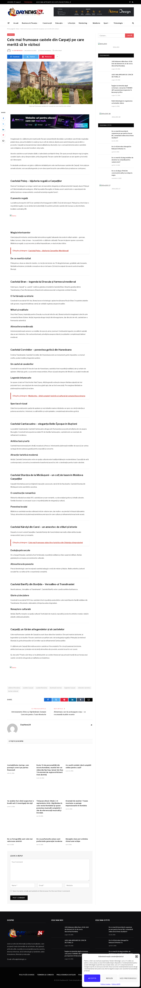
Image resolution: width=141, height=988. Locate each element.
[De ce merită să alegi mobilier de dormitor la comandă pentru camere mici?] (104, 160)
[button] (136, 956)
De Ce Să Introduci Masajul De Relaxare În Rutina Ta (121, 148)
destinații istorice (56, 688)
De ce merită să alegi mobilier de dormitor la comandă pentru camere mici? (122, 160)
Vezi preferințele (128, 978)
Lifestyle (71, 23)
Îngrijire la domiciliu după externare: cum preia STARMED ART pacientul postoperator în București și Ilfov (122, 89)
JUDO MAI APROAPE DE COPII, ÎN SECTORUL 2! (53, 2)
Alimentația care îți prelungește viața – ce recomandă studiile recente (70, 713)
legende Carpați (69, 688)
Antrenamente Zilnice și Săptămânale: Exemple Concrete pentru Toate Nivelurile (28, 713)
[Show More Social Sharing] (57, 57)
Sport (106, 23)
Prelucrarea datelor (66, 975)
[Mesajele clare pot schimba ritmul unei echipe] (79, 828)
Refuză (109, 978)
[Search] (133, 23)
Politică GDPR (116, 984)
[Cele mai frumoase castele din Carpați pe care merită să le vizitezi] (50, 83)
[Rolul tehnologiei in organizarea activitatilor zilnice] (104, 103)
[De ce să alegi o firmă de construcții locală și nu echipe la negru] (104, 173)
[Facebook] (3, 118)
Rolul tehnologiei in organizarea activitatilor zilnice (122, 102)
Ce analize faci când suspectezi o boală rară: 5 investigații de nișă (20, 802)
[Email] (3, 140)
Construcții (47, 23)
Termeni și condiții (45, 975)
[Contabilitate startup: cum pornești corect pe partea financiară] (20, 754)
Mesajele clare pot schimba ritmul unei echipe (77, 840)
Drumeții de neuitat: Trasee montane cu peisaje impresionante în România (77, 803)
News (17, 29)
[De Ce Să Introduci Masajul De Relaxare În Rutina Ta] (104, 149)
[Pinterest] (3, 135)
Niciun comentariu (45, 50)
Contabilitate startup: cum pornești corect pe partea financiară (18, 767)
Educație (59, 23)
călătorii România (14, 688)
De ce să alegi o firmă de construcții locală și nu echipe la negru (122, 173)
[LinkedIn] (3, 129)
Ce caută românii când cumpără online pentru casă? (78, 766)
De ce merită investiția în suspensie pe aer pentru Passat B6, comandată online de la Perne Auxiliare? (123, 134)
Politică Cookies (105, 984)
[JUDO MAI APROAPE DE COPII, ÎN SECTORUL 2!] (104, 77)
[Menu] (9, 23)
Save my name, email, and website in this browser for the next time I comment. (41, 891)
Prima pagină (11, 29)
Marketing (83, 23)
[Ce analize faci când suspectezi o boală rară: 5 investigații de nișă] (20, 790)
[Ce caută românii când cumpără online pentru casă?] (79, 754)
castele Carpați (28, 688)
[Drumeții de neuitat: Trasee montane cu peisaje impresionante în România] (79, 790)
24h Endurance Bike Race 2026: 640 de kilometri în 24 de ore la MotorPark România (122, 64)
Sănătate (96, 23)
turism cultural (13, 691)
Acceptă (92, 978)
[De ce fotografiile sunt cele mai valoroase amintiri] (20, 828)
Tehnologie (118, 23)
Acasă (15, 23)
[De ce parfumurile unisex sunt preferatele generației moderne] (49, 828)
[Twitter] (3, 124)
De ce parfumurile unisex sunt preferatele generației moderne (49, 840)
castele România (41, 688)
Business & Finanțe (29, 23)
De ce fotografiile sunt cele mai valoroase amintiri (19, 840)
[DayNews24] (26, 12)
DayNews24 (18, 50)
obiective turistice (84, 688)
